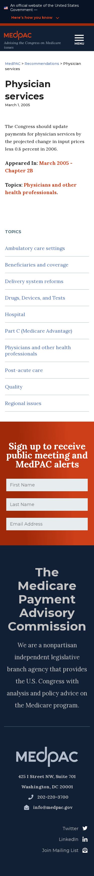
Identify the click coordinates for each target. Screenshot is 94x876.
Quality (14, 387)
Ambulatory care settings (35, 248)
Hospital (15, 314)
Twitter (70, 828)
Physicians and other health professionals (38, 350)
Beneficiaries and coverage (36, 265)
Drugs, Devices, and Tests (35, 298)
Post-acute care (24, 370)
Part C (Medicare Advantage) (38, 331)
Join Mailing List (60, 850)
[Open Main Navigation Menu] (79, 40)
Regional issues (23, 403)
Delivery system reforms (34, 281)
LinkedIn (68, 839)
